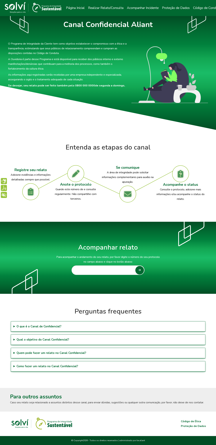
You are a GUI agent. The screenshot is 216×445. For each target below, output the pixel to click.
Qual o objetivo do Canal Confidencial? (43, 340)
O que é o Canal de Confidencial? (39, 326)
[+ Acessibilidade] (4, 195)
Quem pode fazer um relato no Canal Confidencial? (51, 353)
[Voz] (4, 188)
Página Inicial (75, 8)
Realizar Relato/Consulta (106, 8)
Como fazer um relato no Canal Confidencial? (47, 366)
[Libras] (4, 181)
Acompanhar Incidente (143, 8)
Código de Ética (191, 421)
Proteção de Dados (176, 8)
